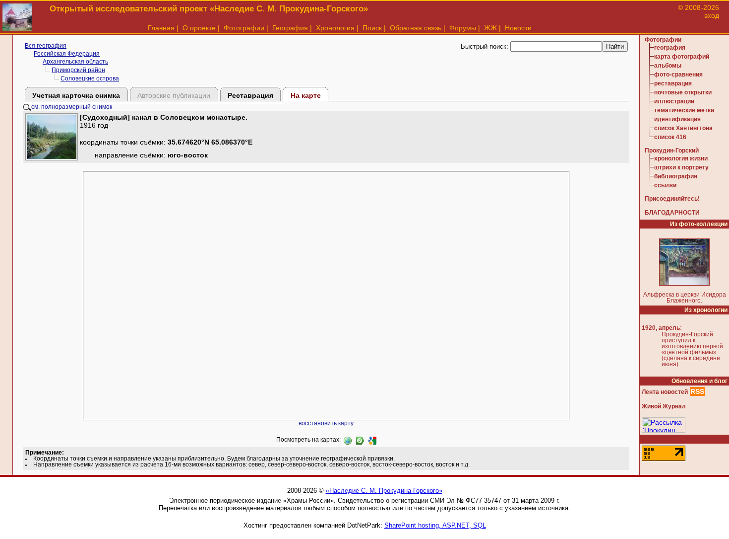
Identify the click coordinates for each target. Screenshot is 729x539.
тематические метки (684, 110)
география (669, 48)
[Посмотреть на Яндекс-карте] (360, 440)
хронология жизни (681, 158)
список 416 (670, 137)
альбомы (667, 66)
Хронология (335, 28)
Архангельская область (75, 62)
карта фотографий (681, 57)
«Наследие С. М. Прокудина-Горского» (384, 490)
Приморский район (78, 70)
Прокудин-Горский (672, 151)
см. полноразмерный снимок (71, 107)
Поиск (372, 28)
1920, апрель (661, 328)
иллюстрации (674, 101)
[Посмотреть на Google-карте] (372, 440)
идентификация (677, 119)
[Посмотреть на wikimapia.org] (348, 440)
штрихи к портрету (681, 167)
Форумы (462, 28)
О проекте (199, 28)
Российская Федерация (67, 54)
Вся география (45, 46)
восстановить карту (326, 423)
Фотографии (244, 28)
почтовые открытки (683, 92)
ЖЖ (490, 28)
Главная (161, 28)
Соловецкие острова (90, 78)
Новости (518, 28)
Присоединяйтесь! (672, 199)
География (290, 28)
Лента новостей (665, 392)
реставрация (673, 83)
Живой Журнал (664, 406)
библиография (675, 176)
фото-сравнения (678, 74)
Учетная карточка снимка (76, 95)
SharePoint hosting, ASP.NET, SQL (435, 525)
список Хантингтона (683, 128)
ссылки (665, 185)
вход (711, 15)
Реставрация (250, 95)
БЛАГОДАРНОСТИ (672, 213)
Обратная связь (415, 28)
